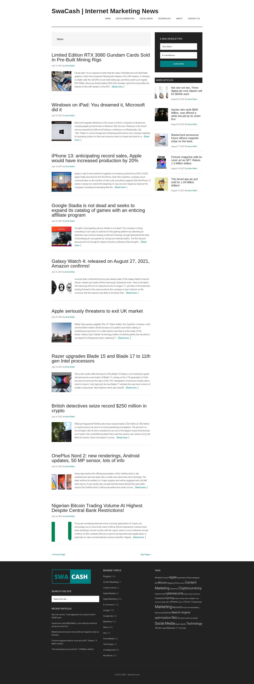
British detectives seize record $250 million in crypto (99, 408)
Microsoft (177, 607)
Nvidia (184, 607)
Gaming (169, 598)
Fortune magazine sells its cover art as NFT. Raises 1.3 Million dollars (186, 160)
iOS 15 (168, 602)
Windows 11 (172, 628)
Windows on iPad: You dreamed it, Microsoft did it (98, 107)
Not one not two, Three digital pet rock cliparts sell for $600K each (186, 90)
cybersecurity (174, 593)
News (105, 627)
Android (166, 578)
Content (182, 583)
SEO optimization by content (187, 618)
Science (167, 612)
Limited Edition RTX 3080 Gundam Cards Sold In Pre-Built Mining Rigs (101, 57)
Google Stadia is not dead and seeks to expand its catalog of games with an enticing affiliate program (98, 210)
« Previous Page (58, 554)
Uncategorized (109, 650)
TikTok (158, 628)
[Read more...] (118, 86)
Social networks (180, 624)
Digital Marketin (109, 593)
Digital (186, 594)
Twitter (163, 628)
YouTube (182, 628)
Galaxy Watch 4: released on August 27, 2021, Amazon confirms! (101, 263)
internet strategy (160, 602)
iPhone (174, 602)
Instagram (192, 598)
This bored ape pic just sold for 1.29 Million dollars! (184, 182)
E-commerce (108, 605)
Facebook (160, 598)
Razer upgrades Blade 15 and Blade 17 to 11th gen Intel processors (101, 358)
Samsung (159, 613)
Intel (197, 598)
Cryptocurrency (109, 588)
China (176, 583)
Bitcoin (162, 582)
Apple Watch (181, 578)
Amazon (159, 577)
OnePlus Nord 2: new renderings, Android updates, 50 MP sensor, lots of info (95, 458)
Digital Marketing (110, 599)
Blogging (107, 576)
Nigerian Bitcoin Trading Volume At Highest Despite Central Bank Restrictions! (97, 508)
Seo (104, 633)
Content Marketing (110, 582)
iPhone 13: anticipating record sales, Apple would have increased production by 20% (97, 158)
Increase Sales (183, 598)
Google (106, 610)
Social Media (108, 639)
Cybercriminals (160, 594)
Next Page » (146, 554)
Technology (108, 644)
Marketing (107, 622)
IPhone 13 (188, 602)
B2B (156, 583)
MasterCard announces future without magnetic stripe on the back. (185, 138)
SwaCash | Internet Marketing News (105, 11)
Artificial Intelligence (192, 578)
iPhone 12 (181, 602)
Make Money (197, 602)
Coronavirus (174, 589)
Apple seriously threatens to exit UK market (97, 311)
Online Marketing (193, 607)
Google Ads (108, 616)
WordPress (108, 656)
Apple (173, 577)
